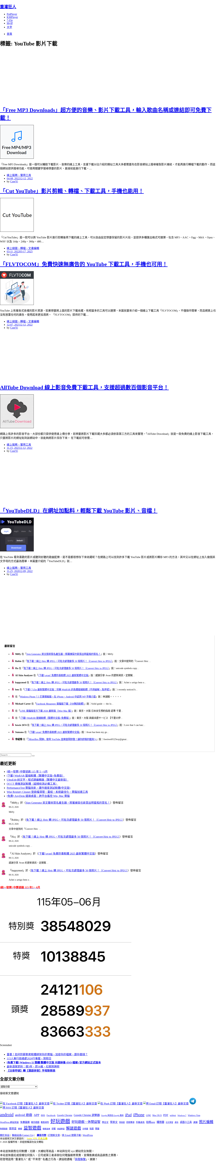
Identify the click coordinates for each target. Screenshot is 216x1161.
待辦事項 (130, 1122)
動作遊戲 (35, 1122)
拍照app (150, 1122)
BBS (43, 1115)
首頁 (9, 33)
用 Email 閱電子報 (71, 1135)
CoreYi (14, 181)
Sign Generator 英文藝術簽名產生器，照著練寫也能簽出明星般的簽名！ (63, 654)
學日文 (105, 1122)
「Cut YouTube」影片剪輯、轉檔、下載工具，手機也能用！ (72, 191)
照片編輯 (206, 1122)
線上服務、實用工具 (19, 175)
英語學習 (61, 1129)
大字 (9, 27)
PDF (165, 1115)
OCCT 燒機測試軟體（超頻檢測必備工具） (32, 783)
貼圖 (92, 1129)
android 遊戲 (23, 1115)
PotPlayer (12, 14)
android (7, 1114)
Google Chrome (64, 1115)
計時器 (85, 1129)
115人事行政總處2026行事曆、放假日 (29, 1058)
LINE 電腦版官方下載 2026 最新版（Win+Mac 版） (46, 710)
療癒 (20, 1129)
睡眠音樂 (46, 1129)
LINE (148, 1115)
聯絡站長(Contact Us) (23, 1135)
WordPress (88, 1135)
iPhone (138, 1114)
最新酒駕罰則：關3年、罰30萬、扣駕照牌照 (33, 1066)
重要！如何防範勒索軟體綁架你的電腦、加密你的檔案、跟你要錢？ (47, 1054)
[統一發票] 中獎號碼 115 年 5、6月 (27, 771)
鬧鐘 (97, 1129)
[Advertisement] (61, 76)
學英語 (122, 1122)
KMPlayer (12, 17)
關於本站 (4, 1135)
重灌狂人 (8, 7)
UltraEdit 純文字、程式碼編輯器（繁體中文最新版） (38, 779)
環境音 (13, 1128)
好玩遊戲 (60, 1121)
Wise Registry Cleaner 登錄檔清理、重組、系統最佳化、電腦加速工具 (47, 791)
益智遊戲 (32, 1128)
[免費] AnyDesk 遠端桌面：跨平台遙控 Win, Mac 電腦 (38, 796)
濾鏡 (195, 1122)
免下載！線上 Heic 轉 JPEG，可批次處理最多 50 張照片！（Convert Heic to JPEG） (69, 661)
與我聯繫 (80, 1159)
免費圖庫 (25, 1122)
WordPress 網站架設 (9, 1122)
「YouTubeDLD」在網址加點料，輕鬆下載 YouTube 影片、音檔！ (78, 511)
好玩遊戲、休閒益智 (86, 1122)
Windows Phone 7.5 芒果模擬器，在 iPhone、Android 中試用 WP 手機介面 (58, 696)
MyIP (10, 23)
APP (36, 1115)
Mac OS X (157, 1115)
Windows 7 (182, 1115)
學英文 (114, 1122)
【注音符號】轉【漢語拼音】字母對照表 (31, 1070)
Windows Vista (194, 1115)
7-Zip (10, 20)
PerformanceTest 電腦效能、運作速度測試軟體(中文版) (38, 787)
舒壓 (54, 1129)
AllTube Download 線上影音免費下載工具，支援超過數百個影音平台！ (84, 387)
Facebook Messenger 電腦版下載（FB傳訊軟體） (60, 703)
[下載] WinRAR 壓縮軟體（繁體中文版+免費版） (45, 718)
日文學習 (169, 1122)
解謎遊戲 (73, 1128)
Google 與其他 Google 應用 (112, 1115)
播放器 (160, 1122)
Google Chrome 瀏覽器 (87, 1115)
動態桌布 (45, 1122)
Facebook (51, 1115)
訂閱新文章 (54, 1135)
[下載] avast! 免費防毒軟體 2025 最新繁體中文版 (63, 675)
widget (173, 1115)
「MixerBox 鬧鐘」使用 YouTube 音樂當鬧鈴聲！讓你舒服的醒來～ (62, 739)
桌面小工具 (186, 1122)
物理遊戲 (3, 1129)
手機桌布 (140, 1122)
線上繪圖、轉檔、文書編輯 (23, 248)
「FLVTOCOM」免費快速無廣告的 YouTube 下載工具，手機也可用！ (84, 264)
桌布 (176, 1122)
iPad (128, 1115)
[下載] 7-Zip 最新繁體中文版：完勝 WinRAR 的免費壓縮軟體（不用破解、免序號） (67, 689)
